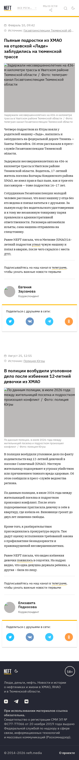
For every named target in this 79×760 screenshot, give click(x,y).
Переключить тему (73, 8)
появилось (25, 560)
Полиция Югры (34, 361)
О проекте (67, 753)
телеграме (59, 267)
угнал (36, 244)
